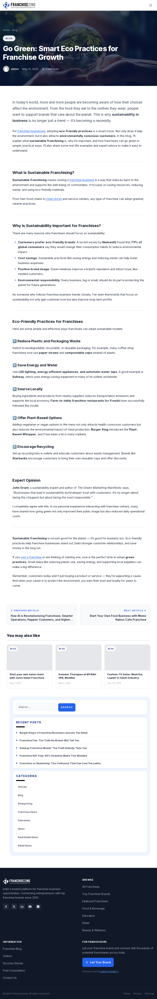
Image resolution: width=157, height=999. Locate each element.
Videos (7, 956)
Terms (126, 993)
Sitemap (149, 993)
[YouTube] (30, 907)
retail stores (54, 199)
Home (6, 30)
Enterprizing (25, 803)
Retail (85, 923)
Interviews (24, 820)
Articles (22, 786)
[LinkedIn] (22, 907)
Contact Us (10, 977)
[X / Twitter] (14, 907)
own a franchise (31, 557)
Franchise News (27, 811)
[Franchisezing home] (19, 5)
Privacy (137, 993)
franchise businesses (31, 131)
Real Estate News (28, 837)
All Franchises (91, 886)
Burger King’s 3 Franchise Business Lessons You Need (53, 732)
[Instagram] (38, 907)
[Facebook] (6, 907)
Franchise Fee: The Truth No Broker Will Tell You (49, 740)
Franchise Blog (12, 948)
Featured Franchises (95, 901)
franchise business (82, 180)
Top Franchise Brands (96, 894)
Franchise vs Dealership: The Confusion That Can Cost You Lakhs (60, 763)
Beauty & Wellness (94, 930)
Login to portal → (109, 971)
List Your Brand (100, 962)
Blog (14, 30)
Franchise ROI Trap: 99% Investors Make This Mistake (53, 755)
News (21, 828)
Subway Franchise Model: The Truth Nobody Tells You (53, 747)
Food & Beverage (93, 908)
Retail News (25, 845)
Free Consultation (14, 970)
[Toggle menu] (150, 5)
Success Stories (13, 963)
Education (88, 915)
